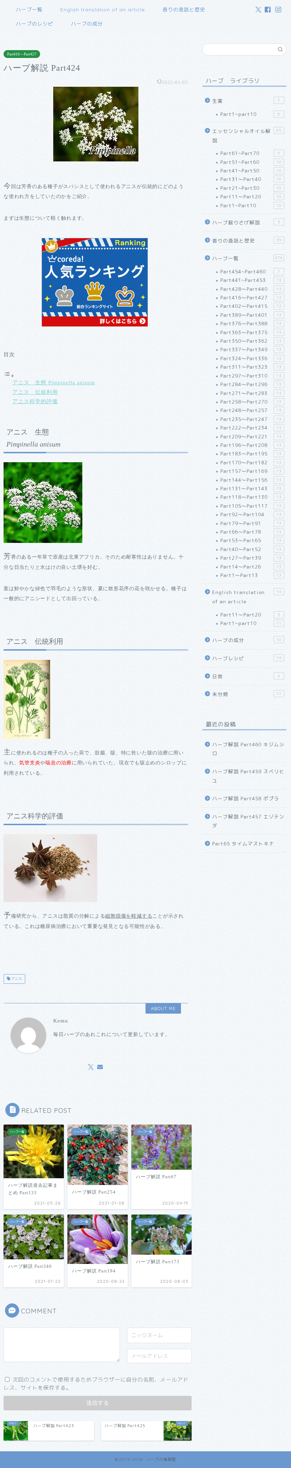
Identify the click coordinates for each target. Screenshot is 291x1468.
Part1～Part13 (250, 575)
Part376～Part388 (250, 323)
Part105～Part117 (250, 505)
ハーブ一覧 (29, 9)
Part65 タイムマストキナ (243, 843)
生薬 (246, 100)
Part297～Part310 (250, 375)
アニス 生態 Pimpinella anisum (53, 382)
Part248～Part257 (250, 410)
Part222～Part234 (250, 427)
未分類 (246, 694)
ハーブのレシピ (34, 24)
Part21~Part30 (250, 188)
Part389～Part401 (250, 314)
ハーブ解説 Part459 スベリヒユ (248, 776)
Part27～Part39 (250, 557)
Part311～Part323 (250, 366)
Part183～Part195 (250, 453)
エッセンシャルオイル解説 (246, 136)
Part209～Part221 (250, 436)
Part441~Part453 (250, 280)
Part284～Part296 (250, 384)
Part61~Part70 (250, 153)
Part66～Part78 (250, 531)
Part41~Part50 (250, 170)
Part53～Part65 (250, 540)
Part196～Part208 (250, 445)
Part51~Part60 (250, 162)
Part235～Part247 (250, 419)
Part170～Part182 (250, 462)
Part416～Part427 (22, 54)
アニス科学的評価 (35, 401)
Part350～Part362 (250, 340)
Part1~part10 (250, 114)
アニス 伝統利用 (35, 392)
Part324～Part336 (250, 358)
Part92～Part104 (250, 514)
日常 (246, 676)
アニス (16, 979)
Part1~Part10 (250, 205)
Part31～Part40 (250, 179)
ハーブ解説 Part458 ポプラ (245, 798)
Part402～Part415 (250, 306)
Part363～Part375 (250, 332)
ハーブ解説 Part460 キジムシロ (248, 749)
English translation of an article (102, 9)
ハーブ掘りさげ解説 (246, 222)
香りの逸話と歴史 (184, 9)
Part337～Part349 (250, 349)
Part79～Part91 (250, 523)
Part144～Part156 (250, 479)
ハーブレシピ (246, 658)
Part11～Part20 (250, 196)
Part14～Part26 (250, 566)
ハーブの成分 (87, 24)
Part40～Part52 (250, 549)
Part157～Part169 (250, 471)
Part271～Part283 (250, 393)
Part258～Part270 (250, 401)
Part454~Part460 (250, 271)
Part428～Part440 (250, 288)
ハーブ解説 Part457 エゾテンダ (248, 821)
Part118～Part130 (250, 496)
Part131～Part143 (250, 488)
